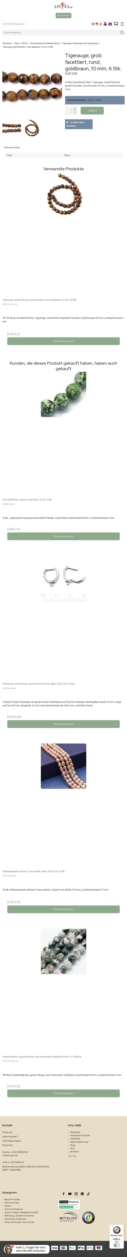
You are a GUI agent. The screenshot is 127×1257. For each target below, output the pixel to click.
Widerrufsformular (79, 1141)
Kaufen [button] (93, 110)
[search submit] (122, 32)
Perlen (8, 1205)
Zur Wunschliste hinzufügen (75, 124)
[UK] (100, 23)
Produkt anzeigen (63, 341)
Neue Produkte (12, 1199)
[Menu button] (122, 24)
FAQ (72, 1148)
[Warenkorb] (116, 24)
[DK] (92, 23)
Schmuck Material (14, 1209)
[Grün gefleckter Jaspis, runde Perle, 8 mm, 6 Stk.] (63, 432)
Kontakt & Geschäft (80, 1135)
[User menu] (105, 24)
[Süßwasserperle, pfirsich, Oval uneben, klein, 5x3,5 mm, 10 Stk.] (63, 804)
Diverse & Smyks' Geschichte (19, 1222)
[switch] (117, 1245)
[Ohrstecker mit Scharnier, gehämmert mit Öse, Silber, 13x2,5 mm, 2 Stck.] (63, 617)
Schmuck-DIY (63, 15)
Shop (72, 1145)
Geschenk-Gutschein (15, 1218)
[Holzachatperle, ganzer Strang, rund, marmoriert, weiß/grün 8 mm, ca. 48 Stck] (63, 989)
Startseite (75, 1132)
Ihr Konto (74, 1151)
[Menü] (113, 1226)
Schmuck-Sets (12, 1202)
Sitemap (72, 1156)
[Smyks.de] (63, 6)
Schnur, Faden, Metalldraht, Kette (21, 1212)
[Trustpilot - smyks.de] (69, 1204)
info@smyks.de (10, 1155)
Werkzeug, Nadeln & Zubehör (19, 1215)
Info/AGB (75, 1138)
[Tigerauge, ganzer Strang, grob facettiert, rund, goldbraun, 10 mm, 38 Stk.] (63, 233)
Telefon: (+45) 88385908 (15, 1152)
